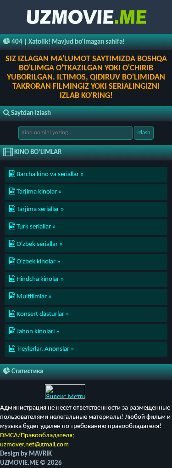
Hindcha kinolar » (39, 279)
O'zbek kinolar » (38, 261)
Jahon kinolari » (37, 331)
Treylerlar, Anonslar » (44, 349)
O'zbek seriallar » (39, 244)
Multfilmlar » (33, 296)
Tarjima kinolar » (38, 191)
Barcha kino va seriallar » (49, 174)
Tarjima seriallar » (39, 209)
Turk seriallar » (35, 226)
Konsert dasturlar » (42, 314)
